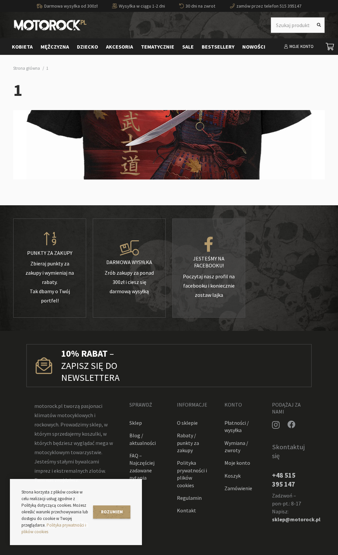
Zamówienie (238, 488)
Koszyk (232, 475)
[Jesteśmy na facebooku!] (209, 245)
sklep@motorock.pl (296, 519)
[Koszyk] (330, 46)
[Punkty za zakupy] (49, 239)
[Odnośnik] (50, 25)
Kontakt (186, 510)
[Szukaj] (319, 25)
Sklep (135, 422)
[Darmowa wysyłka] (129, 248)
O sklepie (187, 422)
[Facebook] (291, 424)
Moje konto (237, 462)
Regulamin (189, 498)
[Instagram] (276, 424)
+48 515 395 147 (283, 480)
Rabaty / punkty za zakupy (188, 443)
